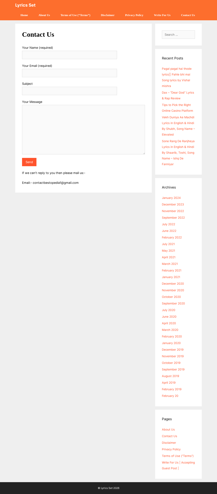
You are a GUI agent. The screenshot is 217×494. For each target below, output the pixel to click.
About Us (44, 15)
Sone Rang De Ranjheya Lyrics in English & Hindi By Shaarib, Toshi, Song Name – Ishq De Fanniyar (178, 152)
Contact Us (188, 15)
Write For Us (162, 15)
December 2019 (173, 349)
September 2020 (173, 303)
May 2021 (168, 250)
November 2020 (173, 290)
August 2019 (170, 376)
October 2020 (171, 297)
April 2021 (168, 257)
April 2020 (169, 323)
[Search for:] (178, 34)
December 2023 (173, 204)
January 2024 (171, 198)
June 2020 (169, 316)
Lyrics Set (25, 5)
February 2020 (172, 336)
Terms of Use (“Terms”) (75, 15)
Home (24, 15)
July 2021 (168, 244)
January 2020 (171, 343)
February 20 (170, 396)
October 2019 (171, 363)
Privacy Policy (134, 15)
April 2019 (169, 382)
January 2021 (171, 277)
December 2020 (173, 283)
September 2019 (173, 369)
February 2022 (172, 237)
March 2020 (170, 330)
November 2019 (173, 356)
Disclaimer (108, 15)
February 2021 (171, 270)
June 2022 (169, 231)
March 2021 (170, 264)
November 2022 (173, 211)
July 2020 (168, 310)
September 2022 (173, 217)
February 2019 (172, 389)
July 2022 (168, 224)
